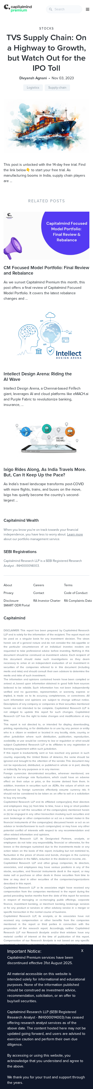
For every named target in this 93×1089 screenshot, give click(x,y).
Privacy (8, 593)
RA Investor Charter (46, 601)
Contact (38, 593)
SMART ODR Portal (17, 605)
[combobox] (64, 9)
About (8, 585)
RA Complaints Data (78, 601)
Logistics (33, 87)
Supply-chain (57, 87)
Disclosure (11, 601)
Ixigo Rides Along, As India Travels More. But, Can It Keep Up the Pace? (45, 472)
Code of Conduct (76, 593)
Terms (68, 585)
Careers (38, 585)
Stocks (46, 28)
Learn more (75, 534)
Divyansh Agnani (33, 78)
